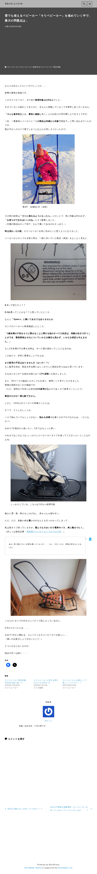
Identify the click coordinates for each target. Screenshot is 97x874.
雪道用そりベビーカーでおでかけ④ (44, 531)
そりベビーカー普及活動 (50, 67)
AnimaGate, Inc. (65, 868)
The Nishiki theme (32, 868)
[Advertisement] (48, 47)
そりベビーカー (13, 67)
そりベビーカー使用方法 (30, 67)
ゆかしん (48, 721)
